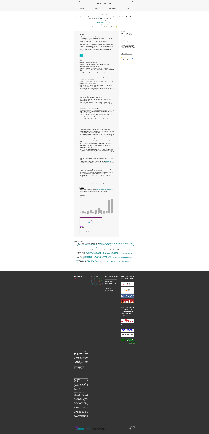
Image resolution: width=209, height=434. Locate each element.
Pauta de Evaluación (109, 290)
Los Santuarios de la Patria (90, 256)
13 (83, 265)
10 (80, 265)
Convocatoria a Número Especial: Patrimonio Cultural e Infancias (81, 353)
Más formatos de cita (126, 53)
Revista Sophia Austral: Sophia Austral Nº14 (88, 260)
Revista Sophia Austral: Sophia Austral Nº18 (101, 244)
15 (85, 265)
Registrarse (129, 1)
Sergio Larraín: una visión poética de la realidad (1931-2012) (94, 254)
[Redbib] (127, 334)
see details (91, 232)
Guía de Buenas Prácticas (110, 286)
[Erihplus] (127, 296)
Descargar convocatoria (79, 366)
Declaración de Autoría (109, 281)
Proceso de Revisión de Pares (111, 283)
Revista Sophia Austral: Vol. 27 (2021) (104, 256)
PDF (81, 55)
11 (81, 265)
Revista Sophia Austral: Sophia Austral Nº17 (123, 257)
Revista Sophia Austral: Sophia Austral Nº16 (100, 251)
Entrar (133, 1)
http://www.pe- (108, 161)
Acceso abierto (108, 288)
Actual (96, 8)
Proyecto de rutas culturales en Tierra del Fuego (94, 252)
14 (84, 265)
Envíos (127, 8)
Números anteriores (112, 8)
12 (82, 265)
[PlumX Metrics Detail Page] (91, 221)
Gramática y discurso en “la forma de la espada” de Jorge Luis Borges (101, 253)
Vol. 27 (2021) (104, 14)
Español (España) (78, 1)
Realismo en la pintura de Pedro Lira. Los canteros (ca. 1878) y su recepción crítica (104, 261)
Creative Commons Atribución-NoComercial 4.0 (104, 189)
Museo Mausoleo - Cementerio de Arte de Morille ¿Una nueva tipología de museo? (98, 257)
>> (87, 265)
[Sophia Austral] (127, 290)
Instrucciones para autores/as (111, 279)
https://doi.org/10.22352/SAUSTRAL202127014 (104, 22)
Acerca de (82, 8)
